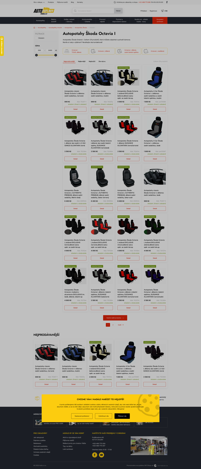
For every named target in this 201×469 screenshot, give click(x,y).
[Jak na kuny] (139, 422)
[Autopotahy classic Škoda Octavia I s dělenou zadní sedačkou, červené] (75, 77)
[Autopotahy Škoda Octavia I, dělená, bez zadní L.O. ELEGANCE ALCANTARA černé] (75, 127)
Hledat (118, 11)
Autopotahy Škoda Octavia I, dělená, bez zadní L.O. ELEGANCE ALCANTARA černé (75, 143)
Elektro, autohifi (53, 20)
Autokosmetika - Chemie (87, 20)
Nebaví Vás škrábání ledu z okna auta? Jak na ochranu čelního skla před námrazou (120, 422)
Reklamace (37, 443)
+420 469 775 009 (98, 443)
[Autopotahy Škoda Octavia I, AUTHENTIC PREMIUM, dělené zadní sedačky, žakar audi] (128, 177)
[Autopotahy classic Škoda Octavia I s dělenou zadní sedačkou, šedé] (155, 177)
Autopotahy (68, 27)
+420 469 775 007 (98, 446)
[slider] (36, 55)
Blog (72, 2)
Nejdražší (92, 61)
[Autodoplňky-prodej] (44, 10)
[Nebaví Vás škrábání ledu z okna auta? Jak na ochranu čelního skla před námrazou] (106, 422)
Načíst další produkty (114, 318)
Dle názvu (102, 61)
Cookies (36, 455)
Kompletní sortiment (160, 20)
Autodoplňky (40, 20)
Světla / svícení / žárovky (69, 20)
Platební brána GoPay (41, 449)
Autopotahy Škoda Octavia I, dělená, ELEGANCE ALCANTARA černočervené (127, 143)
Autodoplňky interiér (55, 27)
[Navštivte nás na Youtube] (101, 455)
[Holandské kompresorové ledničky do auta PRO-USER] (38, 422)
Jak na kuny (149, 422)
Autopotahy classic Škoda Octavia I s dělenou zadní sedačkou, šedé (154, 192)
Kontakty (80, 2)
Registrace (153, 11)
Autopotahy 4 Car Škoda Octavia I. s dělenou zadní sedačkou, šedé (153, 143)
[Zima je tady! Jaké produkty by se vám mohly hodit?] (72, 422)
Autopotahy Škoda (81, 27)
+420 (144, 2)
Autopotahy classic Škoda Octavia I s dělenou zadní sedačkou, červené (74, 93)
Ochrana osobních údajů (42, 452)
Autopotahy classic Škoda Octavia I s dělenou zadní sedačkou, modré (101, 93)
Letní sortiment (68, 449)
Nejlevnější (81, 61)
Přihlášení (143, 11)
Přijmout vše (122, 416)
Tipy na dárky (67, 446)
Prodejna (51, 2)
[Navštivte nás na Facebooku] (167, 2)
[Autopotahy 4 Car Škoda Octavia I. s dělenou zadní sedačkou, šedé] (155, 127)
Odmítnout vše (104, 416)
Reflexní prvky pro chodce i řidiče (74, 443)
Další (119, 325)
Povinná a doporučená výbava (119, 20)
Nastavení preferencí (82, 416)
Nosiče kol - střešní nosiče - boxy (141, 20)
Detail (75, 109)
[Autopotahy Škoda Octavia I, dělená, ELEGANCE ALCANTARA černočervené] (128, 127)
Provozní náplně (102, 20)
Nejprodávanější (69, 61)
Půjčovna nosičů (62, 2)
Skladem (41, 38)
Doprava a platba (39, 440)
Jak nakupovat (39, 437)
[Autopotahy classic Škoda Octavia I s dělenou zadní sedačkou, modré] (102, 77)
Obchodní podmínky (40, 446)
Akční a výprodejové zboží (72, 437)
